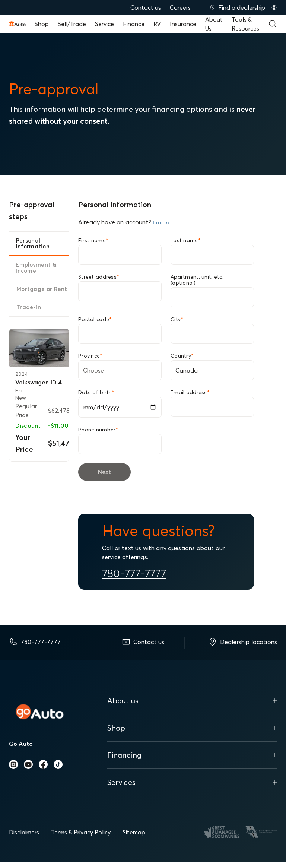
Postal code (95, 319)
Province (90, 356)
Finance (133, 24)
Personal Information (33, 243)
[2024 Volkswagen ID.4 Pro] (39, 348)
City (177, 319)
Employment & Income (36, 267)
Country (182, 356)
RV (157, 24)
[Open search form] (272, 23)
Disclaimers (24, 832)
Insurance (183, 24)
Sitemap (134, 832)
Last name (186, 240)
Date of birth (96, 392)
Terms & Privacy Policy (81, 832)
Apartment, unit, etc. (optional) (197, 280)
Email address (190, 392)
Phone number (98, 429)
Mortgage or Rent (41, 288)
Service (104, 24)
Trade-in (28, 307)
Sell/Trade (72, 24)
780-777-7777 (134, 573)
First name (93, 240)
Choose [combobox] (93, 370)
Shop (42, 24)
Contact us (145, 7)
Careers (180, 7)
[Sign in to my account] (274, 7)
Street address (98, 277)
